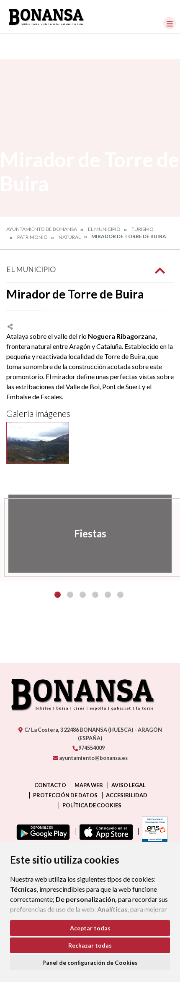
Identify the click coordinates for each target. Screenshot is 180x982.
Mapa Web (89, 785)
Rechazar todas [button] (90, 945)
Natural (70, 237)
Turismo (142, 229)
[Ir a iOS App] (104, 831)
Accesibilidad (126, 795)
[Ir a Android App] (41, 831)
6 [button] (120, 595)
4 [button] (95, 595)
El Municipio (104, 229)
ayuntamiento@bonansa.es (93, 757)
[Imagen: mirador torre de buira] (37, 443)
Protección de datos (65, 795)
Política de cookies (91, 805)
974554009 (91, 747)
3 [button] (83, 595)
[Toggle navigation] (169, 23)
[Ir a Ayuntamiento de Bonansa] (46, 17)
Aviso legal (128, 785)
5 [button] (108, 595)
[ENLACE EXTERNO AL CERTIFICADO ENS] (152, 831)
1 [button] (57, 595)
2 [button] (70, 595)
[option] (90, 534)
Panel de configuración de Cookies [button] (90, 962)
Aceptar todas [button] (90, 928)
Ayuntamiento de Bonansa (41, 229)
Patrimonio (32, 237)
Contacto (50, 785)
